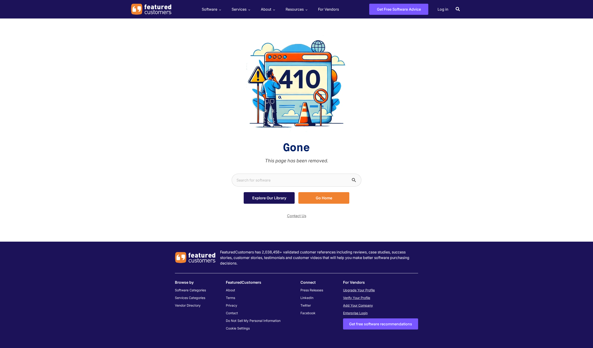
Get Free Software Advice (399, 9)
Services (239, 9)
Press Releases (311, 290)
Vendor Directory (188, 305)
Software (209, 9)
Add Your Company (358, 305)
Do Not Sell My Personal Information (253, 321)
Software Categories (190, 290)
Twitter (305, 305)
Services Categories (190, 298)
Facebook (307, 313)
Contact (232, 313)
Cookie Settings (238, 328)
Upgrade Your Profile (359, 290)
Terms (230, 298)
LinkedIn (306, 298)
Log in (443, 9)
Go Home (324, 198)
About (266, 9)
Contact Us (296, 215)
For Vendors (328, 9)
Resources (295, 9)
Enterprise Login (355, 313)
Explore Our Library (269, 198)
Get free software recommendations (380, 324)
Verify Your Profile (356, 298)
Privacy (231, 305)
